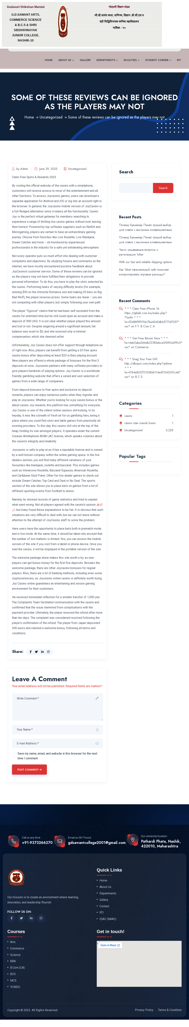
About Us (64, 60)
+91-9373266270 (37, 842)
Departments (106, 60)
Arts (13, 942)
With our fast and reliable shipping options (145, 262)
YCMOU (15, 987)
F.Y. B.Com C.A (145, 326)
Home (49, 60)
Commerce (142, 347)
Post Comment (28, 769)
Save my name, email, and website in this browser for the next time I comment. (57, 756)
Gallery (85, 60)
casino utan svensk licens (140, 423)
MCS (13, 980)
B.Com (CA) (17, 967)
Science (15, 955)
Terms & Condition (170, 1010)
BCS (13, 974)
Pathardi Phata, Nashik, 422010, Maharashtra (161, 844)
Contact (104, 906)
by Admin (22, 169)
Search (126, 172)
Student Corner (156, 60)
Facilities (130, 60)
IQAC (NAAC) (107, 919)
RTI (179, 60)
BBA (13, 961)
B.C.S (138, 377)
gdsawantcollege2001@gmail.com (97, 842)
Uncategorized (51, 117)
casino (128, 416)
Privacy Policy (144, 1010)
